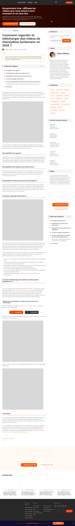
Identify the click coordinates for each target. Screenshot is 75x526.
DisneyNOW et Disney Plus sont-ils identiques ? (19, 76)
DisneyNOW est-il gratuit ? (13, 70)
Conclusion (9, 86)
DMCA (34, 514)
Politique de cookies (46, 511)
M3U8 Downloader (29, 515)
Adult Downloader (28, 509)
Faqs (34, 509)
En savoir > (31, 19)
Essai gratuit (18, 312)
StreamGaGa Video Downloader (20, 290)
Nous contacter (36, 507)
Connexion (69, 2)
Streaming (15, 30)
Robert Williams (9, 49)
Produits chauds (22, 2)
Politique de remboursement (48, 509)
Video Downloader (28, 511)
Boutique (30, 2)
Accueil (4, 30)
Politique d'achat (46, 507)
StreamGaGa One (28, 507)
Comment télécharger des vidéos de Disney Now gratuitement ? (23, 81)
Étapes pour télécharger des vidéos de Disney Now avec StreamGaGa (23, 84)
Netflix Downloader (29, 517)
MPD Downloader (28, 513)
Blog (36, 2)
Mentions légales (36, 511)
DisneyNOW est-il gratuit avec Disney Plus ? (18, 73)
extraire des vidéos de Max (22, 432)
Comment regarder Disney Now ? (15, 79)
